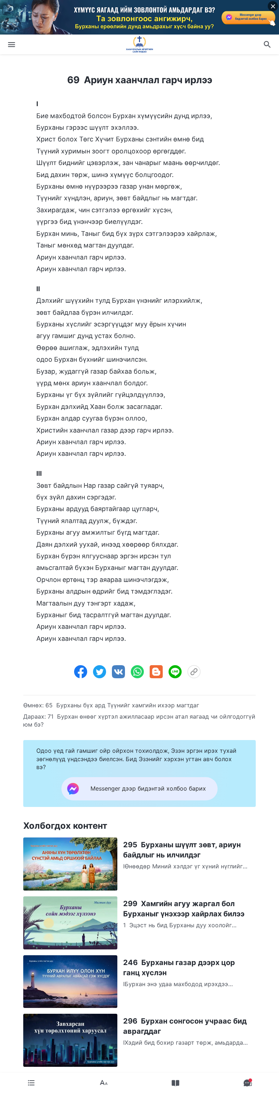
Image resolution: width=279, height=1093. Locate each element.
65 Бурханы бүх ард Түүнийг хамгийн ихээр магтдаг (122, 705)
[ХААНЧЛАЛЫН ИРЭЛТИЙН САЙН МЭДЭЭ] (139, 44)
